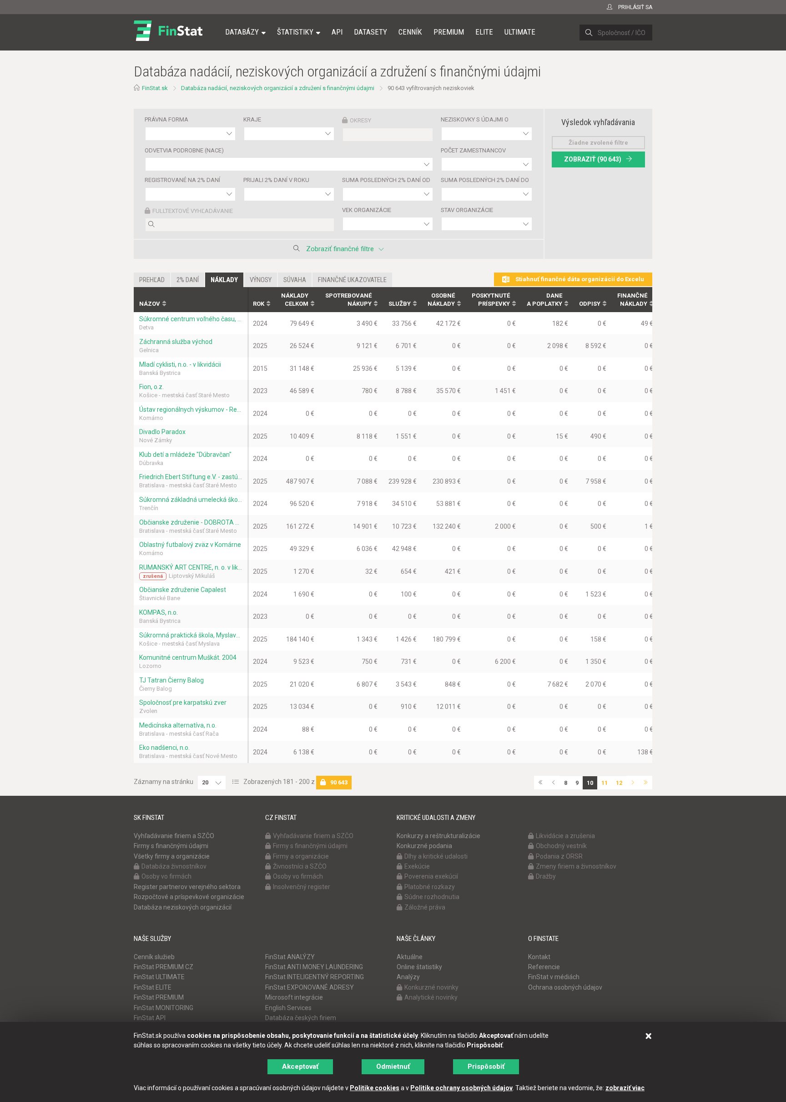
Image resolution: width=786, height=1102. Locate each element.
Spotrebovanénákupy (348, 300)
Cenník (410, 31)
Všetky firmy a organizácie (172, 856)
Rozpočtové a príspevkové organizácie (189, 896)
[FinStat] (168, 38)
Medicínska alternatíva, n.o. (178, 725)
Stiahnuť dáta (579, 279)
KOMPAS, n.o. (158, 612)
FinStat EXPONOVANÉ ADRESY (309, 987)
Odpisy (589, 303)
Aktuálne (410, 956)
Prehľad (152, 280)
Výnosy (261, 280)
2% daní (187, 280)
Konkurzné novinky (431, 987)
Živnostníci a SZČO (300, 866)
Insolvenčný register (301, 886)
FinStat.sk (155, 88)
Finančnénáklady (632, 300)
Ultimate (519, 31)
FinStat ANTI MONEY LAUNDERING (314, 967)
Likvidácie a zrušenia (565, 835)
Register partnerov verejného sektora (187, 886)
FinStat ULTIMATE (159, 977)
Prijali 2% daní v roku (276, 180)
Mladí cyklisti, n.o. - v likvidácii (180, 364)
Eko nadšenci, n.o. (164, 747)
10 (590, 782)
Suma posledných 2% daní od (386, 180)
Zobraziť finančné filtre (340, 249)
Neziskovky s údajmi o (475, 119)
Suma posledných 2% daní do (485, 180)
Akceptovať (300, 1066)
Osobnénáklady (441, 300)
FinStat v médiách (553, 977)
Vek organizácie (366, 210)
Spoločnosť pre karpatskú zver (183, 702)
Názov (149, 303)
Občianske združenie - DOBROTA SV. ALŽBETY (190, 522)
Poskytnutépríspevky (491, 300)
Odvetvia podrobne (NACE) (184, 150)
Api (337, 31)
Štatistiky (295, 31)
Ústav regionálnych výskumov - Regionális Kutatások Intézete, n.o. (190, 409)
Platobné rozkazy (429, 886)
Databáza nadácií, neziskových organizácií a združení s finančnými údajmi (277, 88)
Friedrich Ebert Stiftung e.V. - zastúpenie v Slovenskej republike (190, 476)
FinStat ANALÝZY (290, 956)
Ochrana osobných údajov (565, 987)
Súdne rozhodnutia (431, 896)
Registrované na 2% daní (182, 180)
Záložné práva (424, 907)
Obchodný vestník (561, 845)
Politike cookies (374, 1088)
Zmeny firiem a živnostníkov (576, 866)
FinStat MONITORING (163, 1007)
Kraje (252, 119)
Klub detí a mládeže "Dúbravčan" (185, 454)
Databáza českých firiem (300, 1017)
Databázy (242, 31)
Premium (448, 31)
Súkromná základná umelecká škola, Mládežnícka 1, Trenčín (190, 499)
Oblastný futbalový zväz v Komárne (190, 544)
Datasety (370, 31)
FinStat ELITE (152, 987)
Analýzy (408, 977)
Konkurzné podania (424, 845)
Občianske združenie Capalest (182, 589)
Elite (484, 31)
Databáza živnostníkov (174, 866)
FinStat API (150, 1017)
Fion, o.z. (151, 386)
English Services (288, 1007)
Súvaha (294, 280)
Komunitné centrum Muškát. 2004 (188, 657)
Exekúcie (417, 866)
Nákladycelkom (294, 300)
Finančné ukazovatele (352, 280)
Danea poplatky (544, 300)
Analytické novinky (431, 997)
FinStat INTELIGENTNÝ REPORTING (314, 977)
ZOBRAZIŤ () (592, 159)
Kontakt (539, 956)
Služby (399, 303)
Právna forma (166, 119)
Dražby (546, 876)
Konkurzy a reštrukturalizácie (438, 835)
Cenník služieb (154, 956)
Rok (258, 303)
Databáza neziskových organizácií (183, 907)
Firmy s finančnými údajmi (171, 845)
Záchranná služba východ (175, 341)
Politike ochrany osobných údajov (461, 1088)
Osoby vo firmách (166, 876)
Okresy (360, 120)
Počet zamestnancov (473, 150)
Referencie (544, 967)
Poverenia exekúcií (431, 876)
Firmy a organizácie (301, 856)
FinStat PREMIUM (159, 997)
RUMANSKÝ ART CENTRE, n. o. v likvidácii (190, 567)
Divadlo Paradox (162, 431)
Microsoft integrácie (294, 997)
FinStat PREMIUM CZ (163, 967)
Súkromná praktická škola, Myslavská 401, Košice (190, 635)
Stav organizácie (467, 210)
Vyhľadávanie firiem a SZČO (174, 835)
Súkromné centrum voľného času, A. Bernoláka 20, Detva (190, 319)
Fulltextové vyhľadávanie (192, 210)
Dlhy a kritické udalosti (436, 856)
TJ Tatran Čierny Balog (171, 680)
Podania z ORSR (559, 856)
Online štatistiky (419, 967)
